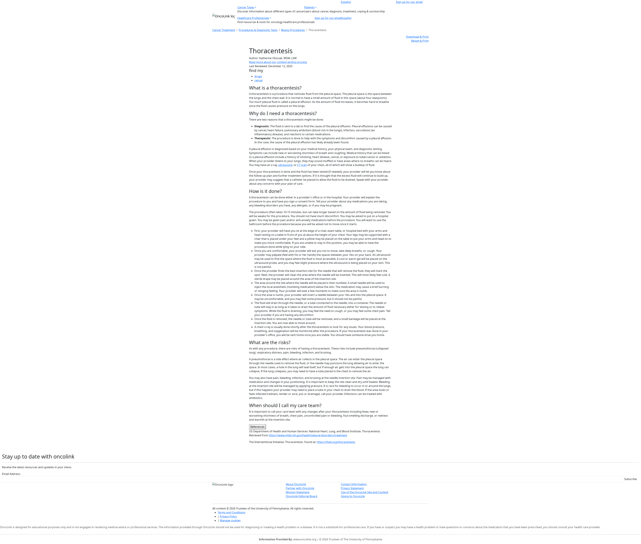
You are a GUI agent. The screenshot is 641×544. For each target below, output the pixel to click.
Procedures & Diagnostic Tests (258, 30)
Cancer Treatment (223, 30)
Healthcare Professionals (253, 18)
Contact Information (354, 484)
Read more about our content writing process (278, 62)
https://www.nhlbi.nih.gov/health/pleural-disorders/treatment (308, 435)
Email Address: (11, 474)
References (257, 427)
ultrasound (285, 165)
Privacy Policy (228, 516)
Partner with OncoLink (300, 488)
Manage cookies (230, 520)
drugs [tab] (258, 76)
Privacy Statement (352, 488)
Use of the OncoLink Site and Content (364, 492)
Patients (309, 7)
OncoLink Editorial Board (301, 496)
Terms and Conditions (231, 512)
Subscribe (630, 479)
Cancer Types (245, 7)
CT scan (302, 165)
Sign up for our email (409, 2)
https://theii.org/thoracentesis (336, 442)
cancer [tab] (258, 80)
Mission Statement (297, 492)
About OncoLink (296, 484)
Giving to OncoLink (353, 496)
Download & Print (417, 37)
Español (346, 2)
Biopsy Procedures (293, 30)
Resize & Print (420, 41)
